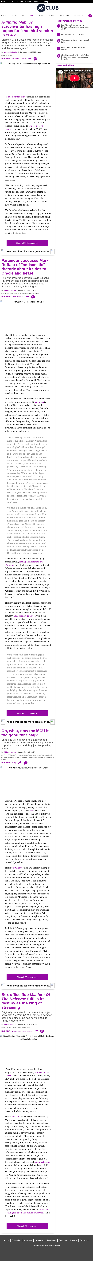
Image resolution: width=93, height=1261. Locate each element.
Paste (2, 1)
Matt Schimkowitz (10, 52)
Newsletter (78, 16)
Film (31, 16)
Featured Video (65, 65)
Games (52, 16)
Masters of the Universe (22, 1031)
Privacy (73, 1240)
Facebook (51, 1240)
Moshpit (46, 1)
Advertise (28, 1240)
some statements (42, 1162)
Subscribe (64, 16)
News (14, 16)
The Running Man (19, 59)
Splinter (28, 1)
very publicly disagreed (25, 615)
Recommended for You (69, 21)
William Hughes (10, 290)
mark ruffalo (17, 297)
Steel (32, 810)
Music (41, 16)
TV (23, 16)
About (6, 1240)
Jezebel (19, 1)
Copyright (63, 1240)
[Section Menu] (2, 8)
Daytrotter (37, 1)
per (39, 402)
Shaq (14, 763)
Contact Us (84, 1240)
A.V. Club (11, 1)
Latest (3, 16)
